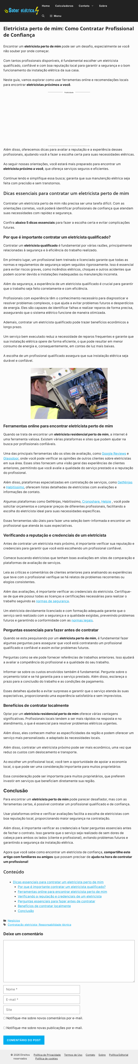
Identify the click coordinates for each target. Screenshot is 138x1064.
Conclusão (26, 911)
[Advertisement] (69, 120)
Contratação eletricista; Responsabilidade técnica (39, 924)
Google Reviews (114, 453)
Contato (84, 5)
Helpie (106, 501)
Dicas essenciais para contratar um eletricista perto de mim (58, 882)
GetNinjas (125, 482)
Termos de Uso (73, 1054)
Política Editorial (118, 1054)
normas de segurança (52, 601)
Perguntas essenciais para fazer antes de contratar (56, 901)
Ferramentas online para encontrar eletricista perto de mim (62, 892)
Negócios (14, 920)
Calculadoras (64, 5)
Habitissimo (15, 487)
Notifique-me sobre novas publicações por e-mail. (44, 1028)
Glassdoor (11, 458)
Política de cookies (46, 1058)
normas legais (82, 620)
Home (46, 5)
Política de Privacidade (47, 1054)
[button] (43, 16)
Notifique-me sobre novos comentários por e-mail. (44, 1018)
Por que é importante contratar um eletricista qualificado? (62, 887)
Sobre (103, 5)
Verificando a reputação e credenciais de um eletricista (60, 896)
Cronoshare (91, 501)
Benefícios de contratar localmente (44, 906)
